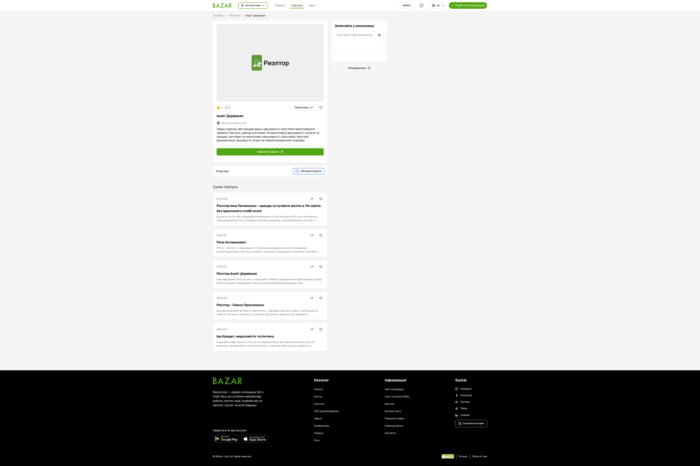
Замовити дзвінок (268, 151)
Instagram (466, 388)
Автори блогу (393, 411)
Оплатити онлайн (473, 423)
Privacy (463, 456)
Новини (318, 433)
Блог (317, 440)
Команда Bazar (394, 425)
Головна (218, 15)
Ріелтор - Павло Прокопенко (240, 305)
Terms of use (479, 456)
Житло (318, 396)
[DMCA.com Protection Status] (448, 456)
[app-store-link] (255, 438)
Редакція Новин (394, 418)
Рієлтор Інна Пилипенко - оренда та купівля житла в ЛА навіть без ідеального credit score (269, 208)
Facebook (466, 395)
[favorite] (321, 107)
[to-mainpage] (227, 381)
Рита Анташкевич (231, 242)
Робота (280, 5)
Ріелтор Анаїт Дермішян (237, 273)
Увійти (406, 5)
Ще (311, 5)
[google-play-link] (226, 438)
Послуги (297, 5)
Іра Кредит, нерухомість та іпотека (245, 336)
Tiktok (463, 408)
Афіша (318, 418)
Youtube (465, 401)
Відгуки (389, 403)
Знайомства (321, 425)
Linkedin (465, 415)
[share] (312, 199)
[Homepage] (222, 5)
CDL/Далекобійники (326, 411)
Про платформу (394, 389)
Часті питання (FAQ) (397, 396)
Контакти (390, 433)
